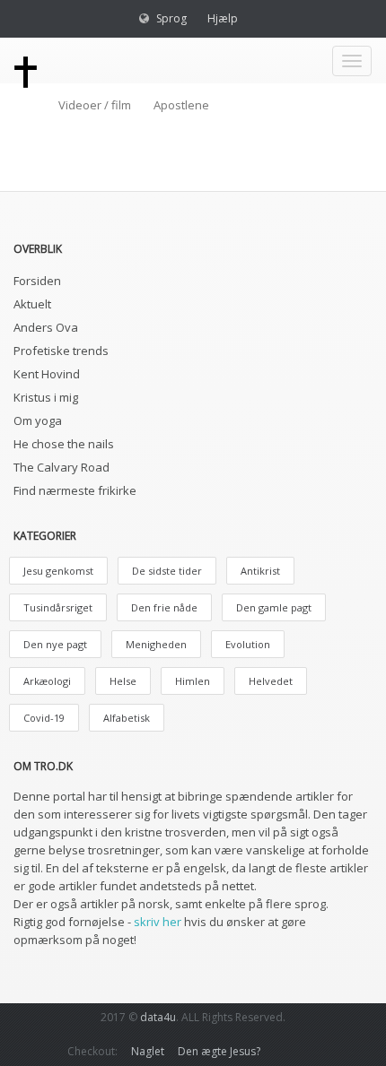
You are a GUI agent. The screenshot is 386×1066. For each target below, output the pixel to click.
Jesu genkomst (58, 570)
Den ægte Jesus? (219, 1051)
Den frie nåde (164, 607)
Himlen (192, 681)
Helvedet (271, 681)
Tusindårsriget (57, 607)
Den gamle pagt (273, 607)
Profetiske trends (61, 350)
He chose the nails (63, 444)
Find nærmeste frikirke (74, 490)
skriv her (157, 922)
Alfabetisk (126, 717)
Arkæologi (47, 681)
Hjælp (222, 18)
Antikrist (260, 570)
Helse (123, 681)
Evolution (247, 644)
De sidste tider (167, 570)
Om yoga (37, 420)
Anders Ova (45, 327)
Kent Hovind (46, 374)
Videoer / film (94, 105)
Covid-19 (44, 717)
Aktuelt (32, 304)
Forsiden (37, 281)
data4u (158, 1017)
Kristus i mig (45, 397)
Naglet (147, 1051)
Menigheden (156, 644)
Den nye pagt (55, 644)
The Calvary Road (61, 467)
